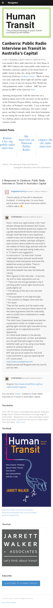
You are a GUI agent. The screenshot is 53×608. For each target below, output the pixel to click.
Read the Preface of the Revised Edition (17, 510)
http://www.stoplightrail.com (19, 361)
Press (43, 59)
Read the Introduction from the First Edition (19, 512)
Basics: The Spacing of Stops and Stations (20, 164)
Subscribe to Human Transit (21, 583)
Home (17, 393)
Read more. (21, 422)
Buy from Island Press (10, 515)
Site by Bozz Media (9, 602)
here (33, 89)
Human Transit (21, 20)
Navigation (13, 2)
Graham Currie (28, 76)
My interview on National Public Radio (26, 143)
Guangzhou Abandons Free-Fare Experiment (32, 167)
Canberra (28, 59)
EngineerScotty (18, 191)
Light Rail (36, 59)
